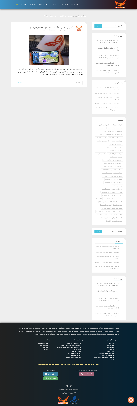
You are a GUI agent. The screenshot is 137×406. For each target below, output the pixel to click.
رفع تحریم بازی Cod (117, 141)
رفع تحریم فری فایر (100, 154)
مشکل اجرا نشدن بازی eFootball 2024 (112, 176)
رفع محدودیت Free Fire (116, 157)
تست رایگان (53, 5)
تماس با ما (24, 5)
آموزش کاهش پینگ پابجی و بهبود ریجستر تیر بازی (51, 27)
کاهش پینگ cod (117, 205)
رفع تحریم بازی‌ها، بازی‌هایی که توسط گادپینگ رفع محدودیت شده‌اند (108, 41)
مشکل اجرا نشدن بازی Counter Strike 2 (112, 173)
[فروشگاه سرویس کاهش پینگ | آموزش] (120, 4)
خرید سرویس (74, 5)
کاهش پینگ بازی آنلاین (116, 215)
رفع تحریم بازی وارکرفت (116, 150)
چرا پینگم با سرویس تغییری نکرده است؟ (104, 357)
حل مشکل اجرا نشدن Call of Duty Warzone (110, 134)
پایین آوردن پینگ (117, 186)
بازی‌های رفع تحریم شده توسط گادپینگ (71, 345)
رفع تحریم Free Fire (101, 138)
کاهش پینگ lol (106, 208)
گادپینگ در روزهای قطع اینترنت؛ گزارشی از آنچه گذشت (107, 56)
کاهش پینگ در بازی (117, 218)
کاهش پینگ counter (105, 205)
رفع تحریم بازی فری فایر (116, 144)
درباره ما (46, 349)
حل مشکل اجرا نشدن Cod (115, 138)
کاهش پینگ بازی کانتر (102, 215)
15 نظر (43, 30)
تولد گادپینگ (102, 128)
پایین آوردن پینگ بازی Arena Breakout (112, 189)
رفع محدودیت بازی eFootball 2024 (113, 167)
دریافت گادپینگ (63, 5)
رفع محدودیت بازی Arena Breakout (112, 160)
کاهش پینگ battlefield (116, 202)
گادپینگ (108, 221)
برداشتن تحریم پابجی (104, 125)
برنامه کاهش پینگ (117, 128)
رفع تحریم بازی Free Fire (103, 141)
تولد (109, 128)
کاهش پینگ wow (117, 211)
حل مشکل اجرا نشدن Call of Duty (113, 131)
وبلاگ (112, 359)
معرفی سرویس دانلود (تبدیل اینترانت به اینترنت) (69, 347)
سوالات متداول (77, 349)
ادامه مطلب (78, 83)
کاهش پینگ (52, 30)
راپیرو (62, 393)
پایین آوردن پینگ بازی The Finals (113, 199)
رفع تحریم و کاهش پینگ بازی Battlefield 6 (107, 104)
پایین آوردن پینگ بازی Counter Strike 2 (111, 192)
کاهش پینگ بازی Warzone (103, 211)
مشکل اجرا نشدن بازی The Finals (113, 183)
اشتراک (20, 83)
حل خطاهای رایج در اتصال (107, 355)
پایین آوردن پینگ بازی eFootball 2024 (112, 195)
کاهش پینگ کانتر (105, 218)
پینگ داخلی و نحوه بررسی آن (106, 353)
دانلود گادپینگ (110, 347)
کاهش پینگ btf (103, 202)
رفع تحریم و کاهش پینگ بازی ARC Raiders (107, 94)
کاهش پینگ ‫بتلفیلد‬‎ (117, 221)
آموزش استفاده (43, 5)
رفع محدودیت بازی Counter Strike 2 (112, 163)
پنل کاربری (33, 5)
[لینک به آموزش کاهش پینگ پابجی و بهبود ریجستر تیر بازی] (49, 50)
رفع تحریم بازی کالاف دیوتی (115, 154)
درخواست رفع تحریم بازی (74, 353)
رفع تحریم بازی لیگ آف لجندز (114, 147)
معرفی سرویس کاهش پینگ (74, 343)
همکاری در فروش (44, 345)
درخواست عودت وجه (76, 355)
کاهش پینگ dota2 (117, 208)
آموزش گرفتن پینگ (117, 125)
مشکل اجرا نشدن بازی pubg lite (113, 179)
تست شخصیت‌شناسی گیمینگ (73, 357)
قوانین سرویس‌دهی (43, 343)
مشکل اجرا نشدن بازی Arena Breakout (112, 170)
